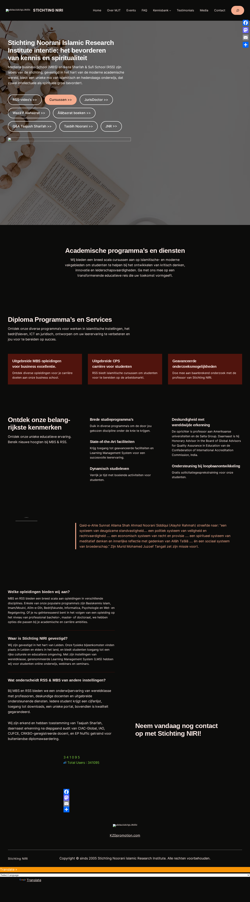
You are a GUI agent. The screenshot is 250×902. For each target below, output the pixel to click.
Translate (34, 880)
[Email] (125, 803)
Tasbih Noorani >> (78, 126)
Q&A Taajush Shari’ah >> (32, 126)
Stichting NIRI (48, 10)
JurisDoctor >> (96, 100)
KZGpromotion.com (125, 835)
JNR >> (111, 126)
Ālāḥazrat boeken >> (74, 113)
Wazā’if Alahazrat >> (29, 113)
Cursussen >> (60, 100)
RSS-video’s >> (25, 100)
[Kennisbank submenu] (170, 10)
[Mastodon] (125, 798)
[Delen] (125, 809)
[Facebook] (125, 792)
